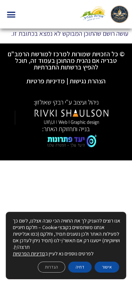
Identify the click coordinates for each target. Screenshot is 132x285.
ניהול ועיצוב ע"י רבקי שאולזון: (66, 102)
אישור (107, 267)
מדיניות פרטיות (45, 81)
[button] (11, 14)
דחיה (80, 267)
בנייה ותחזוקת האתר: (66, 129)
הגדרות (51, 267)
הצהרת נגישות (88, 81)
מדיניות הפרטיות (29, 253)
